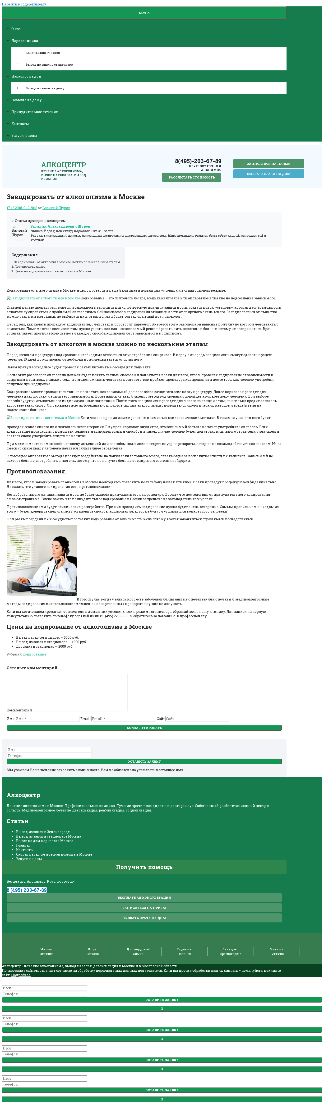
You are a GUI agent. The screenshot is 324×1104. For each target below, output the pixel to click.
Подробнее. (21, 975)
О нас (15, 29)
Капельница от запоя (43, 52)
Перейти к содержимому (24, 4)
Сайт (161, 718)
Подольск (184, 949)
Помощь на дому (26, 100)
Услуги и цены (24, 135)
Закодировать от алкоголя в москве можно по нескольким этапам (67, 262)
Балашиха (46, 954)
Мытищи (276, 949)
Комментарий (19, 710)
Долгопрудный (138, 949)
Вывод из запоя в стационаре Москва (48, 836)
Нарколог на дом (26, 76)
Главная (23, 845)
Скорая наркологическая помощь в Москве (54, 854)
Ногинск (184, 954)
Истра (92, 949)
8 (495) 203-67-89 (27, 890)
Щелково (92, 954)
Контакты (20, 123)
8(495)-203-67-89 (198, 161)
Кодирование (34, 654)
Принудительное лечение (34, 112)
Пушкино (276, 954)
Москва (46, 949)
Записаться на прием (269, 163)
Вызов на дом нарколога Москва (44, 840)
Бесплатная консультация (144, 897)
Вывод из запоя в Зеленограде (43, 831)
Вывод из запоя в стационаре (49, 64)
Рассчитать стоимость (192, 177)
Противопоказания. (30, 266)
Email (85, 718)
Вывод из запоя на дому (45, 88)
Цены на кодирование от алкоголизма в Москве (52, 271)
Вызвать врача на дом (269, 174)
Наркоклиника (24, 40)
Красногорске (230, 954)
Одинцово (230, 949)
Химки (138, 954)
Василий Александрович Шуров (60, 226)
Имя (11, 718)
